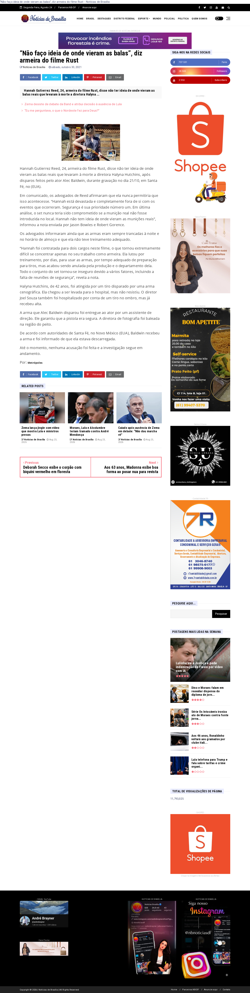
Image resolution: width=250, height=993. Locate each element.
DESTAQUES (104, 18)
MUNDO (157, 18)
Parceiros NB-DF (67, 7)
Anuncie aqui (89, 7)
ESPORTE (143, 18)
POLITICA (183, 18)
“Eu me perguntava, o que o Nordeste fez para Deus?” (62, 110)
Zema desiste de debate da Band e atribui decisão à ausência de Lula (73, 104)
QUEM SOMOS (199, 18)
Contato (226, 990)
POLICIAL (169, 18)
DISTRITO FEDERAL (124, 18)
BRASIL (90, 18)
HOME (80, 18)
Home (174, 990)
